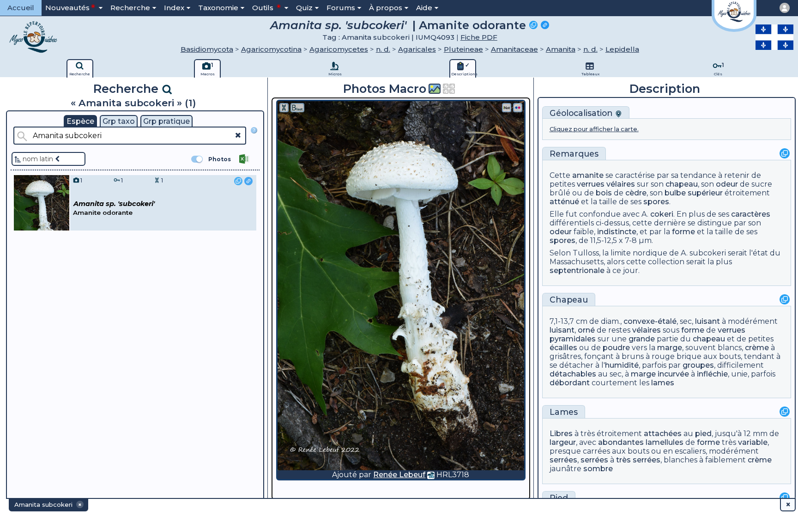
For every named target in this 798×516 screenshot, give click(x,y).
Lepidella (622, 49)
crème (757, 347)
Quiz (304, 7)
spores (656, 201)
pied (703, 433)
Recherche (130, 7)
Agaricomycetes (338, 49)
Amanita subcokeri (376, 37)
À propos (385, 7)
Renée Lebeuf (399, 474)
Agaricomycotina (271, 49)
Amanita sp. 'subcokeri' (338, 25)
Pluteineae (463, 49)
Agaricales (417, 49)
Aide (424, 7)
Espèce (80, 121)
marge (669, 347)
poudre (616, 347)
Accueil (20, 7)
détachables (573, 374)
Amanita (560, 49)
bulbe (675, 192)
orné (586, 330)
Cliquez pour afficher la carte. (594, 129)
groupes (698, 365)
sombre (598, 468)
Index (174, 7)
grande (642, 338)
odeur (727, 184)
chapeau (681, 184)
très (638, 459)
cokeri (661, 214)
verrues (591, 184)
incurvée (673, 374)
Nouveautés (67, 7)
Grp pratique (166, 121)
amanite (588, 175)
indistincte (616, 231)
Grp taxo (119, 121)
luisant (707, 321)
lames (662, 382)
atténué (564, 201)
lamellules (664, 442)
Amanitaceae (514, 49)
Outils (263, 7)
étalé (667, 321)
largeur (563, 442)
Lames (564, 412)
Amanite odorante (472, 25)
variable (753, 442)
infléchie (712, 374)
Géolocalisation (582, 113)
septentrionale (577, 270)
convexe (639, 321)
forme (683, 231)
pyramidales (573, 338)
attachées (663, 433)
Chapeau (569, 299)
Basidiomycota (207, 49)
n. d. (383, 49)
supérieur (705, 192)
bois (604, 192)
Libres (561, 433)
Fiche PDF (478, 37)
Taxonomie (218, 7)
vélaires (620, 184)
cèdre (636, 192)
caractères (750, 214)
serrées (563, 459)
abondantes (621, 442)
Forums (340, 7)
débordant (570, 382)
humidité (622, 365)
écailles (563, 347)
